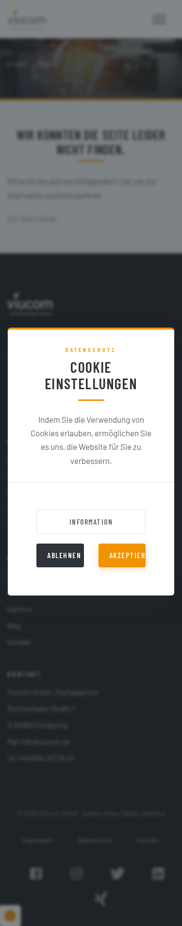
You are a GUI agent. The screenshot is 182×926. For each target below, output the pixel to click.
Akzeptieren (127, 555)
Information (91, 521)
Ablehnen (64, 555)
